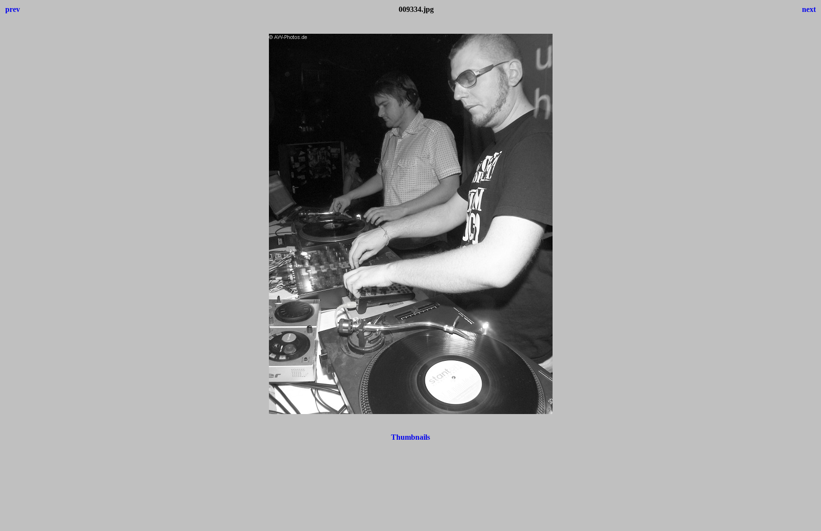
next (809, 9)
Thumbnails (410, 437)
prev (12, 9)
